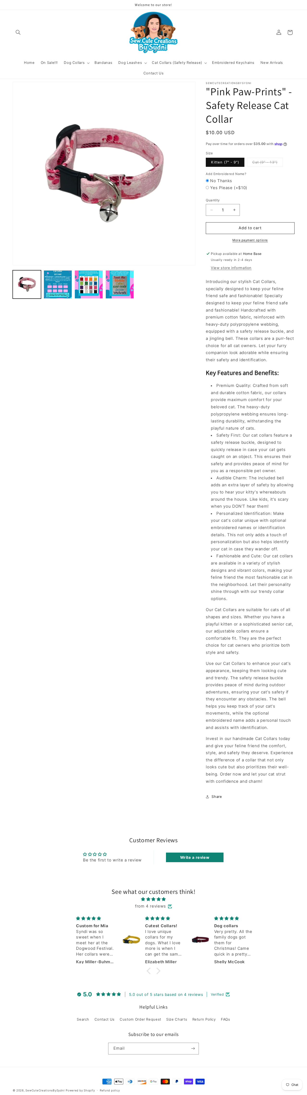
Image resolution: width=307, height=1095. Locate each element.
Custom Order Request (140, 1019)
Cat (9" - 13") (267, 163)
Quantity (213, 200)
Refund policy (110, 1090)
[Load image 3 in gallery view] (89, 284)
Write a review (195, 857)
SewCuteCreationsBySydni (45, 1090)
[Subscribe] (193, 1048)
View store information (231, 268)
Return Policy (204, 1019)
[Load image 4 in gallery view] (120, 284)
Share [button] (217, 796)
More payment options (250, 240)
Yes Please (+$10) (228, 187)
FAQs (225, 1019)
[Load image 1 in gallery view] (27, 284)
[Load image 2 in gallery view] (58, 284)
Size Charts (176, 1019)
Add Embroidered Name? (226, 174)
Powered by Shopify (80, 1090)
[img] (153, 899)
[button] (18, 32)
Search (83, 1019)
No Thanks (221, 180)
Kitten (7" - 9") (225, 162)
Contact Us (104, 1019)
